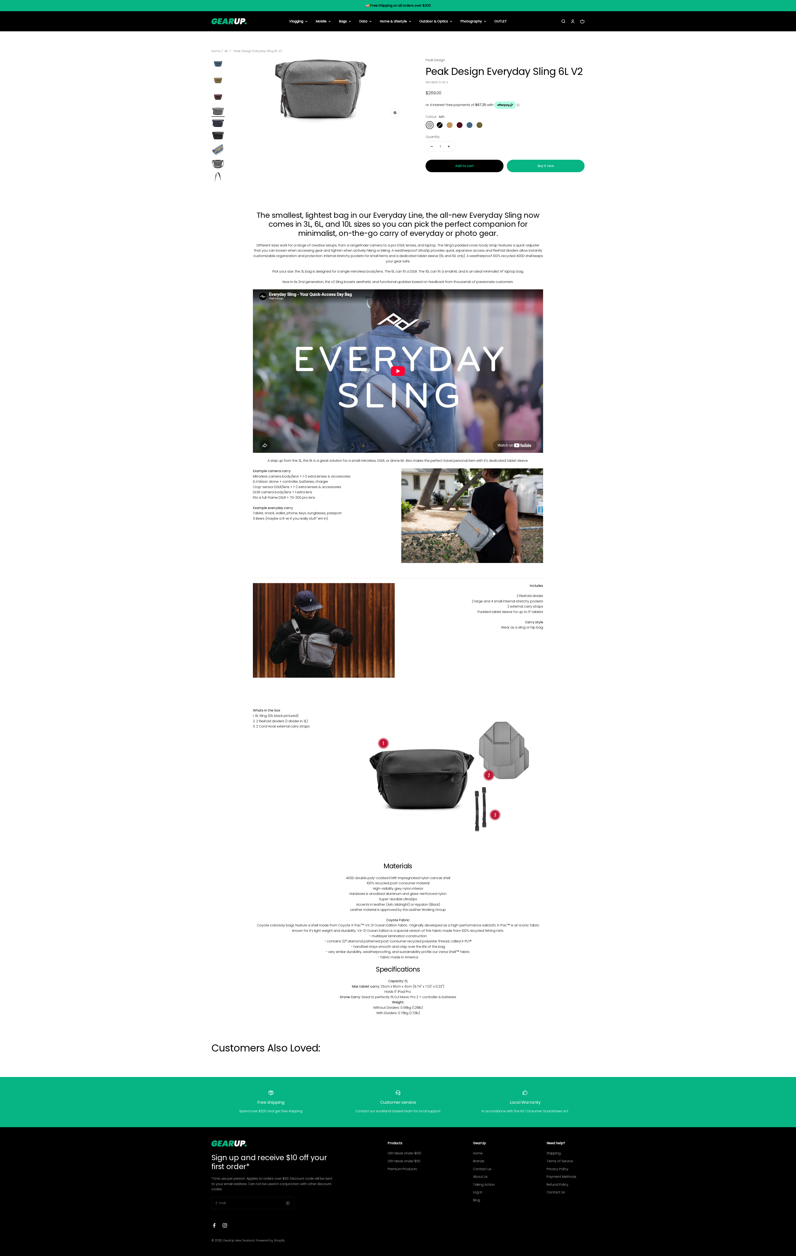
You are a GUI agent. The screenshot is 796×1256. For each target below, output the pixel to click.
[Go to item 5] (218, 124)
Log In (477, 1192)
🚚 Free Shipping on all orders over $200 (398, 5)
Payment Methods (561, 1176)
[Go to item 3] (218, 98)
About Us (480, 1176)
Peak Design (435, 60)
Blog (476, 1200)
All (226, 51)
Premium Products (402, 1169)
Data (363, 21)
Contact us (482, 1169)
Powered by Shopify (270, 1240)
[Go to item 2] (218, 81)
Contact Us (556, 1192)
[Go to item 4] (218, 112)
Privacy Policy (557, 1169)
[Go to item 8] (218, 165)
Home (215, 51)
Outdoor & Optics (433, 21)
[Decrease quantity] (432, 146)
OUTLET (500, 21)
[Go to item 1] (218, 64)
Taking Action (484, 1184)
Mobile (321, 21)
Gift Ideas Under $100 (404, 1153)
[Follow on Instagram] (225, 1225)
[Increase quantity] (449, 146)
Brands (478, 1161)
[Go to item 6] (218, 136)
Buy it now (546, 165)
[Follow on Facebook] (214, 1225)
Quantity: (433, 136)
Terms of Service (560, 1161)
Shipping (554, 1153)
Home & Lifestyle (393, 21)
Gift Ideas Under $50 (404, 1161)
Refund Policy (557, 1184)
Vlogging (296, 21)
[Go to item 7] (218, 150)
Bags (343, 21)
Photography (471, 21)
